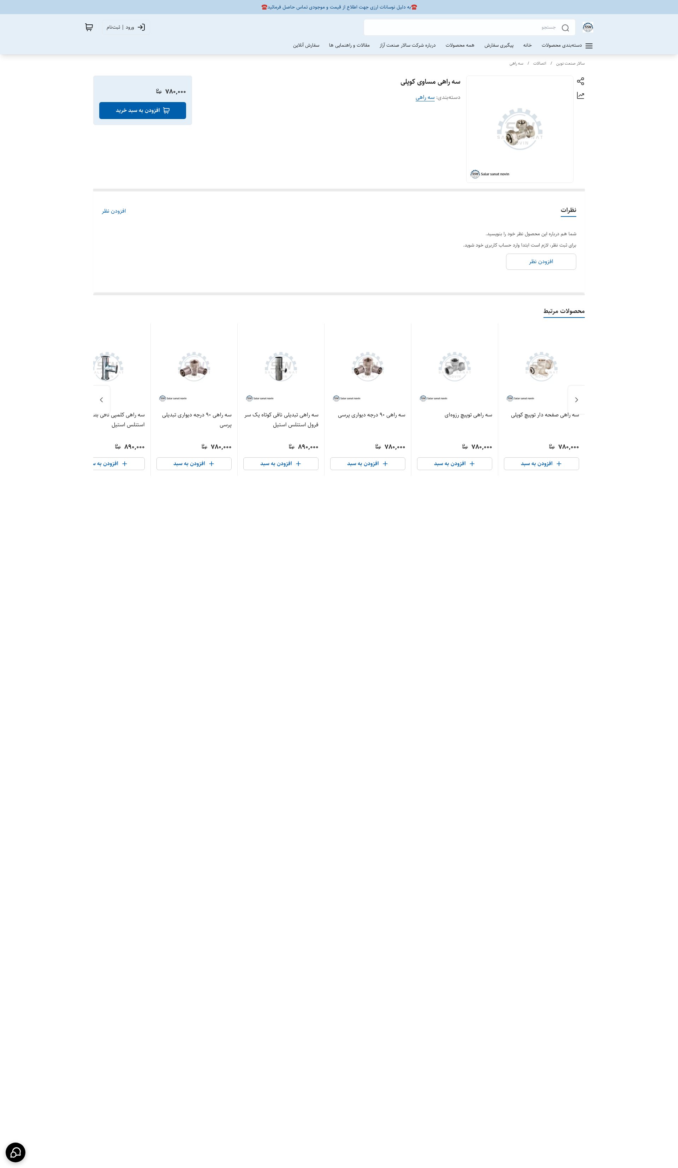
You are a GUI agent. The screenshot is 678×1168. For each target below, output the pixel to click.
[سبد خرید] (89, 27)
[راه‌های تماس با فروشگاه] (15, 1152)
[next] (101, 400)
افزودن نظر (114, 211)
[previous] (576, 400)
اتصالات (539, 63)
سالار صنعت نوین (570, 63)
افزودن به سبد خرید (138, 110)
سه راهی (516, 63)
